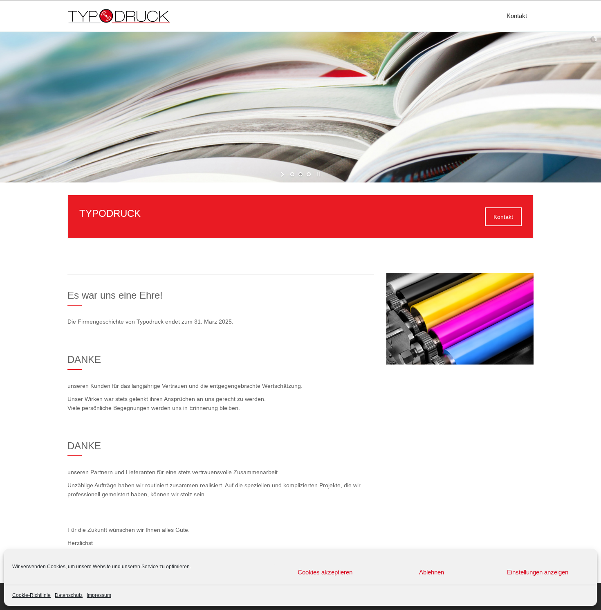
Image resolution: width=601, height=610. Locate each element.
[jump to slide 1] (292, 174)
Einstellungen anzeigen (537, 572)
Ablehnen (431, 572)
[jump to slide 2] (300, 174)
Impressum (99, 595)
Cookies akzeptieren (325, 572)
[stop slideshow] (318, 174)
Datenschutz (69, 595)
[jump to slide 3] (309, 174)
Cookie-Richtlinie (31, 595)
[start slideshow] (283, 174)
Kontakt (517, 15)
